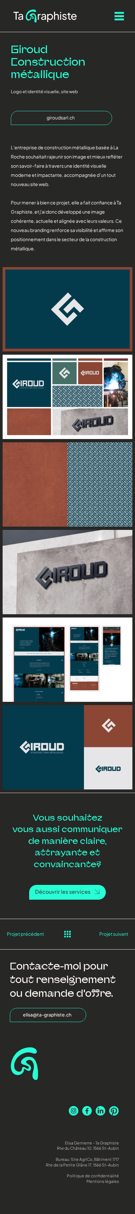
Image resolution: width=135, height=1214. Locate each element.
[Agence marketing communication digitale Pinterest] (114, 1111)
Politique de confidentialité (93, 1175)
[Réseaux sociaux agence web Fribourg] (87, 1111)
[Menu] (119, 16)
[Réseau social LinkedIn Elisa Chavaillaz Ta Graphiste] (100, 1111)
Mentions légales (103, 1181)
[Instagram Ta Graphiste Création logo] (73, 1111)
